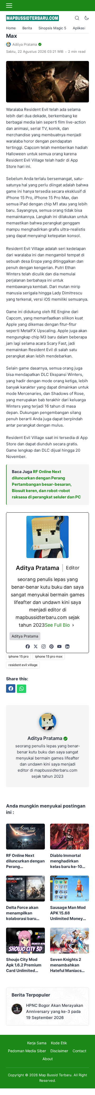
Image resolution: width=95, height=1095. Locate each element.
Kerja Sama (36, 1043)
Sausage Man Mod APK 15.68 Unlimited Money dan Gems (68, 913)
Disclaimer (59, 1051)
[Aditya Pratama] (47, 731)
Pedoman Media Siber (27, 1051)
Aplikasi (79, 28)
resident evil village (22, 665)
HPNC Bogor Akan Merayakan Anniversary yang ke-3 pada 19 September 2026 (54, 1011)
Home (11, 28)
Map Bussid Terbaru (55, 1075)
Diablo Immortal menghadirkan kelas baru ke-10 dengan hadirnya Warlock (66, 861)
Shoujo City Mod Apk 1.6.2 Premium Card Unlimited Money (23, 965)
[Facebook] (28, 646)
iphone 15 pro (18, 656)
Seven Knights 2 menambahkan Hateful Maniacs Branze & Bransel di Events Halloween (68, 965)
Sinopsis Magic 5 (52, 28)
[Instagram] (43, 646)
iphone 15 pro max (49, 656)
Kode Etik (59, 1043)
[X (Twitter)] (35, 646)
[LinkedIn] (67, 646)
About (47, 1058)
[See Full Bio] (73, 625)
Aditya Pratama (44, 738)
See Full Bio (57, 625)
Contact (79, 1051)
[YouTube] (59, 646)
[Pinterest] (51, 646)
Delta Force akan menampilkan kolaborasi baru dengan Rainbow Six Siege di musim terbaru (24, 913)
